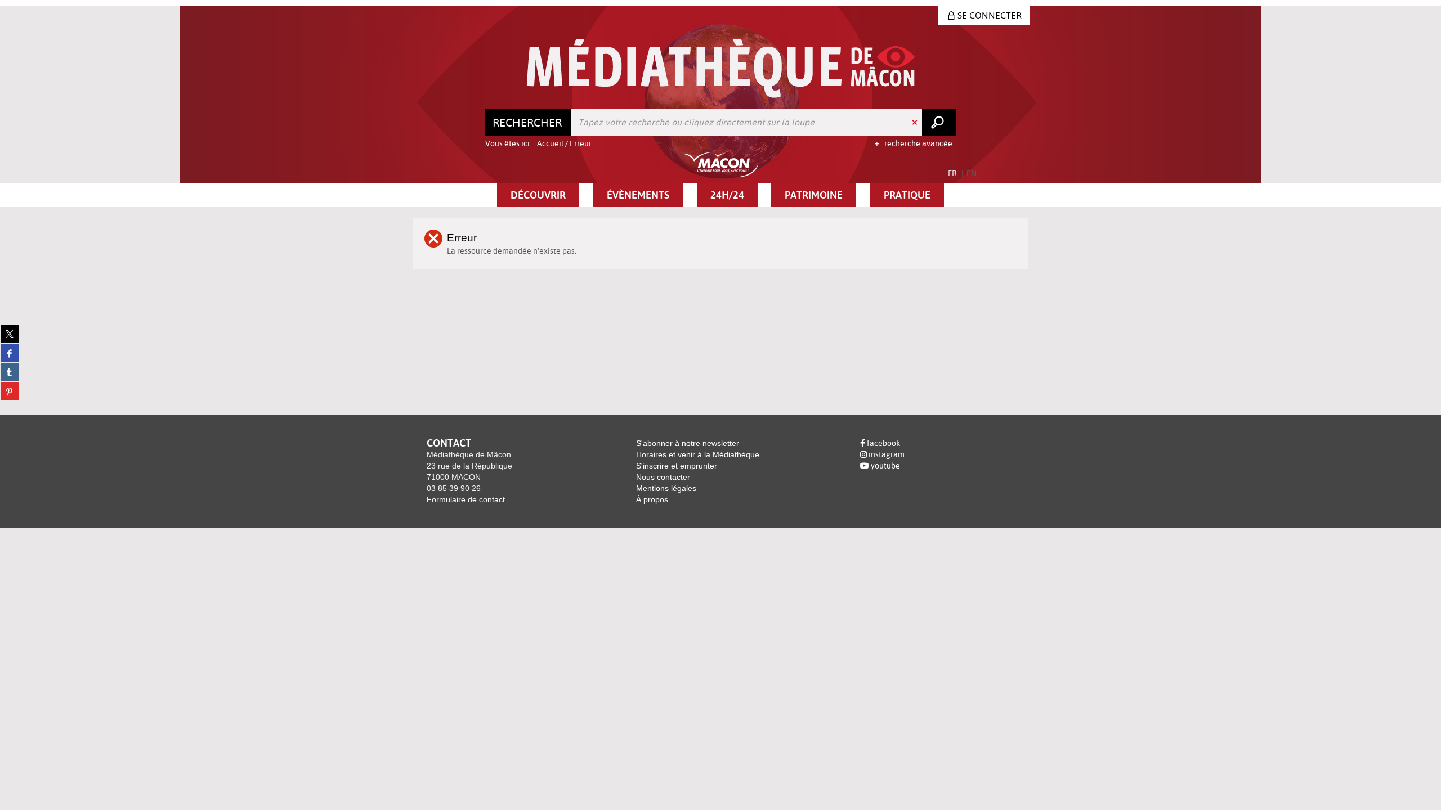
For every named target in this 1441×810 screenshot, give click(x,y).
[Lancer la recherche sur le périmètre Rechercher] (939, 122)
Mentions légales (666, 488)
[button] (538, 195)
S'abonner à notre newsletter (687, 443)
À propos (652, 499)
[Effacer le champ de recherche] (916, 122)
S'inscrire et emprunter (676, 465)
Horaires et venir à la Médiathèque (697, 454)
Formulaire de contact (466, 499)
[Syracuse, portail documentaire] (721, 68)
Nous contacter (663, 477)
